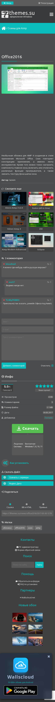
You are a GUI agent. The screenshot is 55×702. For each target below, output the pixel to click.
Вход (8, 3)
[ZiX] (41, 220)
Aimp (38, 527)
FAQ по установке (28, 584)
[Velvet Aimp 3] (14, 220)
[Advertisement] (27, 44)
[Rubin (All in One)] (41, 199)
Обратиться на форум (28, 581)
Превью (43, 507)
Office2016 (19, 527)
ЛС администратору (28, 547)
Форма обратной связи (28, 550)
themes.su (22, 13)
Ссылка (10, 507)
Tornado (49, 417)
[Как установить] (5, 463)
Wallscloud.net (28, 597)
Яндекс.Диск (15, 483)
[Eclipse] (41, 240)
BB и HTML (26, 507)
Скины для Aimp (17, 28)
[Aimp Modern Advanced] (14, 240)
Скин (30, 527)
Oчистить (46, 365)
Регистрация (47, 3)
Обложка (7, 527)
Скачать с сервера (18, 477)
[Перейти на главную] (3, 28)
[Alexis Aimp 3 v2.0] (14, 199)
